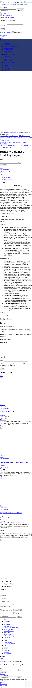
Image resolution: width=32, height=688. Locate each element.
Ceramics (15, 132)
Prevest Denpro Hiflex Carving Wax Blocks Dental (14, 137)
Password (3, 25)
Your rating (3, 339)
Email (2, 360)
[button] (3, 420)
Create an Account (9, 17)
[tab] (18, 177)
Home (2, 132)
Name (2, 357)
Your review (4, 342)
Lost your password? (6, 32)
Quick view (3, 406)
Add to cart (3, 164)
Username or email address (8, 20)
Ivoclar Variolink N (7, 411)
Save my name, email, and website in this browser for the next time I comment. (15, 364)
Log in (2, 28)
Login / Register (8, 653)
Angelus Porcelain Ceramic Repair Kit (14, 462)
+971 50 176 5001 (7, 3)
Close (1, 174)
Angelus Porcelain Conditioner (11, 513)
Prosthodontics (8, 132)
